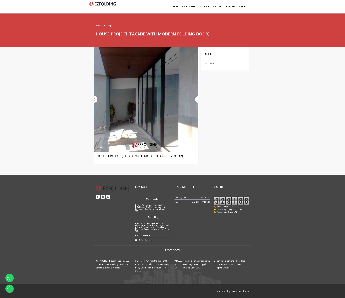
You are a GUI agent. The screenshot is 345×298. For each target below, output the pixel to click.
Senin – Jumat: (181, 197)
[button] (94, 99)
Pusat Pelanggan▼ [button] (235, 6)
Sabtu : (177, 202)
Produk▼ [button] (204, 6)
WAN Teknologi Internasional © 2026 (233, 291)
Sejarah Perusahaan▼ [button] (184, 6)
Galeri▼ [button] (217, 6)
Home (98, 25)
